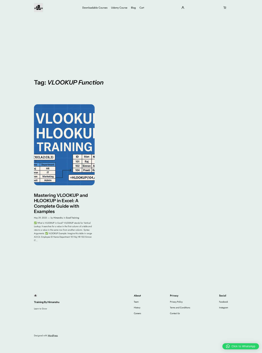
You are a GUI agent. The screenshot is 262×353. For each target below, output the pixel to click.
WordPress (53, 335)
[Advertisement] (131, 39)
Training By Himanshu (46, 302)
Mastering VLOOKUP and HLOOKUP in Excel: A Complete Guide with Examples (61, 203)
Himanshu (58, 217)
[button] (240, 346)
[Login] (183, 7)
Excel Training (72, 217)
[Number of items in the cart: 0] (225, 7)
